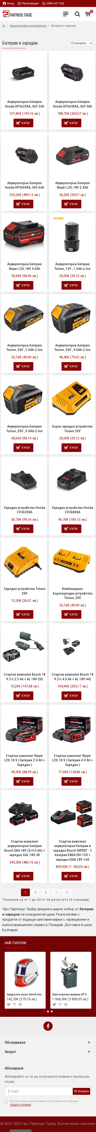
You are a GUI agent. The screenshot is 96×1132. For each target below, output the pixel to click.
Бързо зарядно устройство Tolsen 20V (72, 428)
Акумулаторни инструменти (28, 25)
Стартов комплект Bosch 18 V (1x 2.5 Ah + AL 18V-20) (24, 676)
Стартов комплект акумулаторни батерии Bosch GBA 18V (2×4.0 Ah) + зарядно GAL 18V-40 (24, 848)
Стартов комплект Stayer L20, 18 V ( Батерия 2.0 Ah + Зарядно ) (24, 760)
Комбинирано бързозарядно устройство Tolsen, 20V (73, 593)
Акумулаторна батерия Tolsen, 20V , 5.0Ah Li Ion (24, 428)
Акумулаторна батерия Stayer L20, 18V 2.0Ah (72, 185)
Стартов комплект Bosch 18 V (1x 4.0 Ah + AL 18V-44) (72, 676)
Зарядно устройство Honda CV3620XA (24, 510)
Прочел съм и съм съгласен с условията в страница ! (44, 1103)
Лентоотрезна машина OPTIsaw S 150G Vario (70, 994)
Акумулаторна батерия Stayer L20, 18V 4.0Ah (24, 266)
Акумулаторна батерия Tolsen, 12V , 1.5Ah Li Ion (72, 266)
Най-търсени (15, 943)
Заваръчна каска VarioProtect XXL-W (25, 994)
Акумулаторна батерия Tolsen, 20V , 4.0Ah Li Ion (72, 347)
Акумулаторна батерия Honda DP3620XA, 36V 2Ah (24, 104)
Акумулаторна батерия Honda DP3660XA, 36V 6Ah (24, 185)
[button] (44, 1011)
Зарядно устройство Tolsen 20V (24, 591)
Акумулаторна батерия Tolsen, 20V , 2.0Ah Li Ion (24, 347)
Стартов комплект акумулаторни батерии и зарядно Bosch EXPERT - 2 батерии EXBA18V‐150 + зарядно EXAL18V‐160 (72, 850)
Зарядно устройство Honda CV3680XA (72, 510)
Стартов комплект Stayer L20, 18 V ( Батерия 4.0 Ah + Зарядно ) (72, 760)
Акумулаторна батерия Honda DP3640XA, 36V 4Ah (72, 104)
